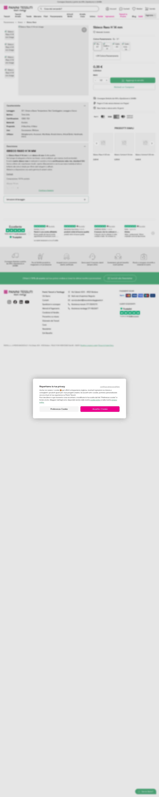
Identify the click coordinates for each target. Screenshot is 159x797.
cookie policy (95, 400)
